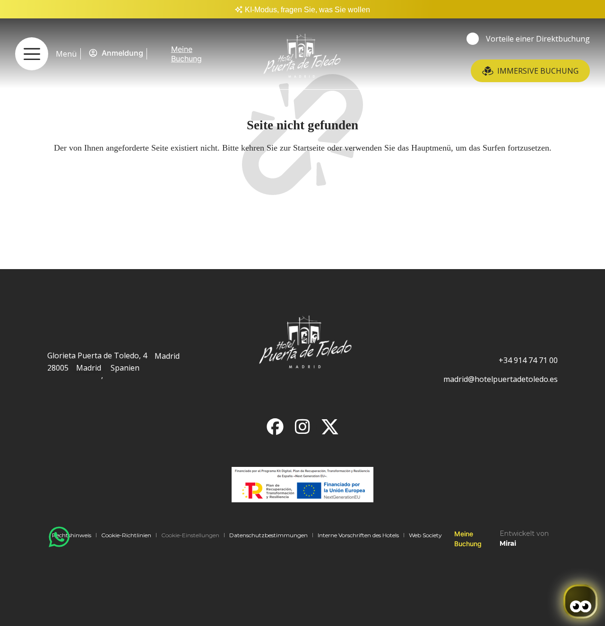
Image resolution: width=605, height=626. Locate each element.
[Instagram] (302, 426)
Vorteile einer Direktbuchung (538, 39)
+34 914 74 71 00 (528, 360)
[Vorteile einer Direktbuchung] (473, 39)
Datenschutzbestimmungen (268, 535)
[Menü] (31, 53)
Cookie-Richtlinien (126, 535)
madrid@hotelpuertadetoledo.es (500, 379)
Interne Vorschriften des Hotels (358, 535)
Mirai (508, 543)
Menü (66, 54)
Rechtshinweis (71, 535)
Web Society (425, 535)
